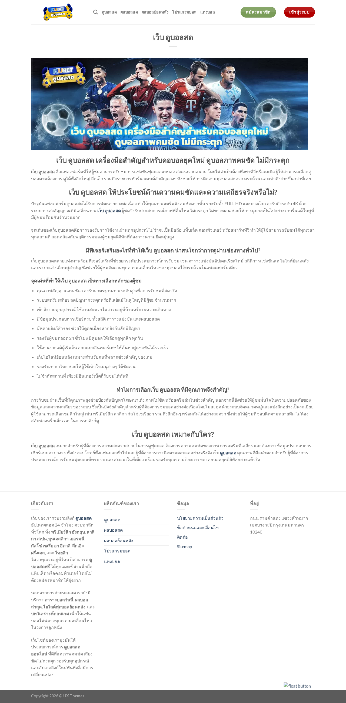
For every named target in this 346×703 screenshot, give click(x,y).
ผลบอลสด (129, 12)
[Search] (95, 12)
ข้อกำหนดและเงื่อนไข (198, 527)
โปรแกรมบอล (184, 12)
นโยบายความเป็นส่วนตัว (200, 518)
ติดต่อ (182, 536)
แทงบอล (207, 12)
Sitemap (184, 546)
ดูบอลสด (109, 12)
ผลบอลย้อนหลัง (155, 12)
